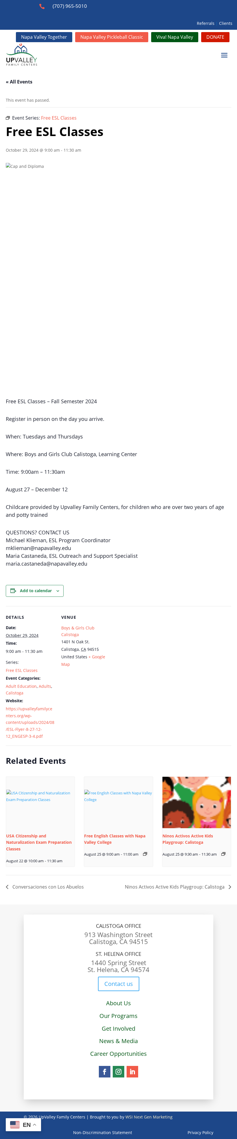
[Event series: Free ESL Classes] (145, 854)
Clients (225, 23)
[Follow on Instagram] (118, 1071)
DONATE (215, 37)
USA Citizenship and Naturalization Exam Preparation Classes (39, 842)
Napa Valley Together (44, 37)
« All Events (19, 82)
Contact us (118, 984)
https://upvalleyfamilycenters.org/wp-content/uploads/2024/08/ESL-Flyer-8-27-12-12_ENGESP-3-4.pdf (30, 722)
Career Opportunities (118, 1054)
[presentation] (40, 802)
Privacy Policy (172, 1132)
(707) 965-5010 (70, 6)
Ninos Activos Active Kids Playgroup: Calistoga (175, 887)
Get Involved (118, 1028)
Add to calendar (36, 590)
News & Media (118, 1041)
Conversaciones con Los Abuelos (47, 887)
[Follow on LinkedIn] (132, 1071)
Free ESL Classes (22, 670)
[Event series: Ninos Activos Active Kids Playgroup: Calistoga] (223, 854)
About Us (118, 1003)
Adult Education (21, 686)
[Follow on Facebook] (104, 1071)
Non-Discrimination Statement (102, 1132)
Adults (45, 686)
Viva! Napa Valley (174, 37)
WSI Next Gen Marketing (149, 1117)
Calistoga (14, 693)
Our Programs (118, 1016)
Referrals (205, 23)
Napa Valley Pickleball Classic (111, 37)
